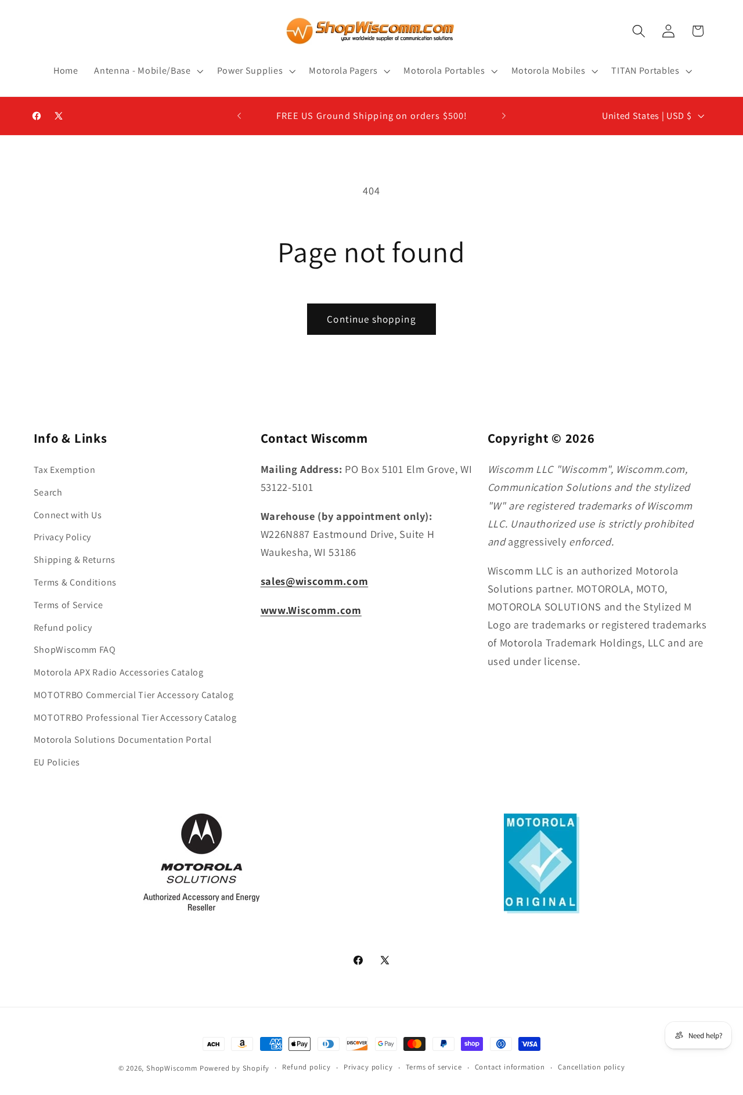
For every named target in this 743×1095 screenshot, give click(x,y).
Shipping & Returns (75, 560)
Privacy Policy (63, 538)
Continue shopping (371, 319)
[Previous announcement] (239, 116)
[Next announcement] (504, 116)
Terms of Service (68, 605)
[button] (147, 71)
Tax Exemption (65, 470)
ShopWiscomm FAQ (75, 650)
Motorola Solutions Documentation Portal (123, 740)
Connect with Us (68, 515)
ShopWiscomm (171, 1068)
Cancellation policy (591, 1067)
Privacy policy (368, 1067)
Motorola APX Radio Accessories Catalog (119, 672)
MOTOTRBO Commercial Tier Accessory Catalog (134, 695)
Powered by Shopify (235, 1068)
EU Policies (57, 762)
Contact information (510, 1067)
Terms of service (434, 1067)
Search (48, 492)
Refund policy (63, 627)
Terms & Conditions (75, 582)
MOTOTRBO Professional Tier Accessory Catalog (135, 717)
